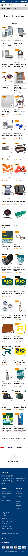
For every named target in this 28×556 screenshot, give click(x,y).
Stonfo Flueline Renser (19, 224)
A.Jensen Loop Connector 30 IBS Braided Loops (20, 89)
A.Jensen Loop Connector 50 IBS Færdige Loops (5, 113)
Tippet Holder (4, 87)
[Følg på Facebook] (2, 538)
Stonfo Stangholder (6, 383)
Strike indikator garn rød (20, 179)
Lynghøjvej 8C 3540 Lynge (12, 533)
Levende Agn (19, 508)
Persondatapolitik (5, 500)
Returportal (18, 496)
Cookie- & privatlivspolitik (4, 497)
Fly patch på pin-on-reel (7, 158)
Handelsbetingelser (6, 493)
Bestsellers (18, 505)
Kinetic (15, 156)
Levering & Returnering (21, 498)
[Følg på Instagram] (6, 538)
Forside (3, 8)
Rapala (2, 222)
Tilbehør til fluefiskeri (11, 8)
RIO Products (4, 244)
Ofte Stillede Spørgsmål (18, 502)
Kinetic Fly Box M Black (19, 158)
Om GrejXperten (19, 493)
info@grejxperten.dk (9, 475)
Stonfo (15, 222)
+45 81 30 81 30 (9, 476)
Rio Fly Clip (17, 246)
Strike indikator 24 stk (6, 179)
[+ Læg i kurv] (11, 36)
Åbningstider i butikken (6, 491)
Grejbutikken (18, 491)
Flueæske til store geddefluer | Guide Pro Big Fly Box (19, 201)
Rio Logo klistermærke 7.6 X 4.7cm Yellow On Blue (6, 293)
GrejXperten (16, 109)
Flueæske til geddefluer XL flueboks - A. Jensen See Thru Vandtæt (7, 201)
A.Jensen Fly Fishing (5, 40)
